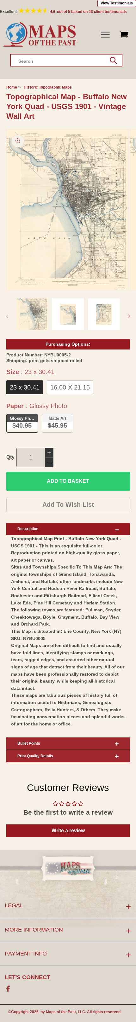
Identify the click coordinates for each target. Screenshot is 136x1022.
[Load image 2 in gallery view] (68, 314)
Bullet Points (28, 743)
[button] (105, 35)
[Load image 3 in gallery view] (104, 314)
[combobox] (66, 60)
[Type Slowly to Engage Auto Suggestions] (113, 60)
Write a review (68, 830)
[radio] (24, 387)
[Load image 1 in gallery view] (32, 314)
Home (11, 87)
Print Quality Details (35, 756)
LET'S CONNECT (27, 977)
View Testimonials (117, 3)
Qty (10, 457)
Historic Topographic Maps (48, 87)
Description (27, 529)
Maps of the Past (61, 1012)
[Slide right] (129, 316)
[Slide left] (7, 316)
